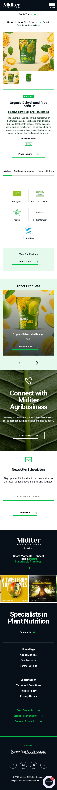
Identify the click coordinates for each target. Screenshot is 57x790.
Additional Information (24, 171)
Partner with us (28, 665)
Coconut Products (25, 721)
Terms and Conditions (28, 685)
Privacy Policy (28, 690)
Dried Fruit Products (27, 22)
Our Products (28, 660)
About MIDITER (28, 654)
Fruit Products (25, 710)
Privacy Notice (28, 696)
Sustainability (28, 679)
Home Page (28, 649)
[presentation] (21, 362)
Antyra (41, 780)
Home (10, 22)
